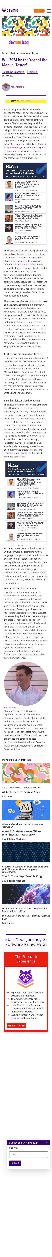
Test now (39, 11)
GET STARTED (16, 1025)
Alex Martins (17, 87)
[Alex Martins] (6, 87)
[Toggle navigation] (11, 11)
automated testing (25, 264)
